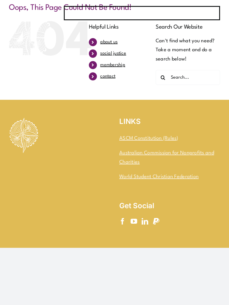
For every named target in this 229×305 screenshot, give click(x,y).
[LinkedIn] (145, 221)
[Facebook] (122, 221)
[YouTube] (134, 221)
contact (107, 76)
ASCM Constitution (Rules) (148, 138)
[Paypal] (156, 221)
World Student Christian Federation (159, 176)
